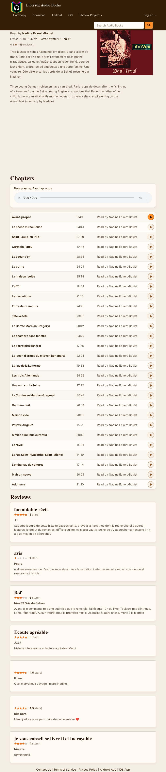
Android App (108, 769)
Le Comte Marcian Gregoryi (31, 326)
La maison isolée (23, 276)
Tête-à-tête (20, 316)
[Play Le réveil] (151, 445)
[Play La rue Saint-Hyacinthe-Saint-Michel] (151, 454)
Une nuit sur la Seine (26, 385)
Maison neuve (21, 474)
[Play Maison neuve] (151, 474)
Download (39, 15)
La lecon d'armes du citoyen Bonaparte (38, 355)
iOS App (124, 769)
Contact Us (43, 769)
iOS (70, 15)
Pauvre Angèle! (22, 425)
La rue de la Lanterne (26, 365)
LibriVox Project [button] (89, 15)
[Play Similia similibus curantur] (151, 435)
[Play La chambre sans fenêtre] (151, 336)
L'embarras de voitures (28, 464)
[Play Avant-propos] (151, 217)
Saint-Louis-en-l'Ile (25, 236)
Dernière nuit (21, 405)
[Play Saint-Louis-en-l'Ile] (151, 237)
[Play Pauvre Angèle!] (151, 425)
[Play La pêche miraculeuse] (151, 227)
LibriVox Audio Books (43, 5)
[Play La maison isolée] (151, 276)
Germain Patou (22, 246)
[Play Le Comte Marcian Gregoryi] (151, 326)
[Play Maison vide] (151, 415)
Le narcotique (21, 296)
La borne (18, 266)
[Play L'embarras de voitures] (151, 464)
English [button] (149, 15)
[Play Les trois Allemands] (151, 375)
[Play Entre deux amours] (151, 306)
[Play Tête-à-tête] (151, 316)
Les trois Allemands (25, 375)
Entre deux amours (25, 306)
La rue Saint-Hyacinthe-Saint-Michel (37, 454)
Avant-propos (21, 217)
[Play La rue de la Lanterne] (151, 365)
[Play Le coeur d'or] (151, 256)
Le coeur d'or (21, 256)
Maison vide (20, 415)
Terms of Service (65, 769)
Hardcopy (19, 15)
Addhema (18, 484)
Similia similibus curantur (29, 435)
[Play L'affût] (151, 286)
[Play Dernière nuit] (151, 405)
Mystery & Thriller (59, 38)
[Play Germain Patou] (151, 247)
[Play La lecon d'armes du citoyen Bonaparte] (151, 355)
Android (57, 15)
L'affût (16, 286)
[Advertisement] (83, 140)
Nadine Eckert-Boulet (37, 33)
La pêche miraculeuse (27, 227)
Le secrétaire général (26, 345)
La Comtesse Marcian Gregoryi (33, 395)
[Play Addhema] (151, 484)
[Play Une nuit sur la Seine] (151, 385)
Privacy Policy (88, 769)
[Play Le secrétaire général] (151, 346)
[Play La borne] (151, 266)
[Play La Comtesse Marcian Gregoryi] (151, 395)
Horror (43, 38)
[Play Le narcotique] (151, 296)
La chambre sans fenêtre (29, 335)
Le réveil (17, 444)
